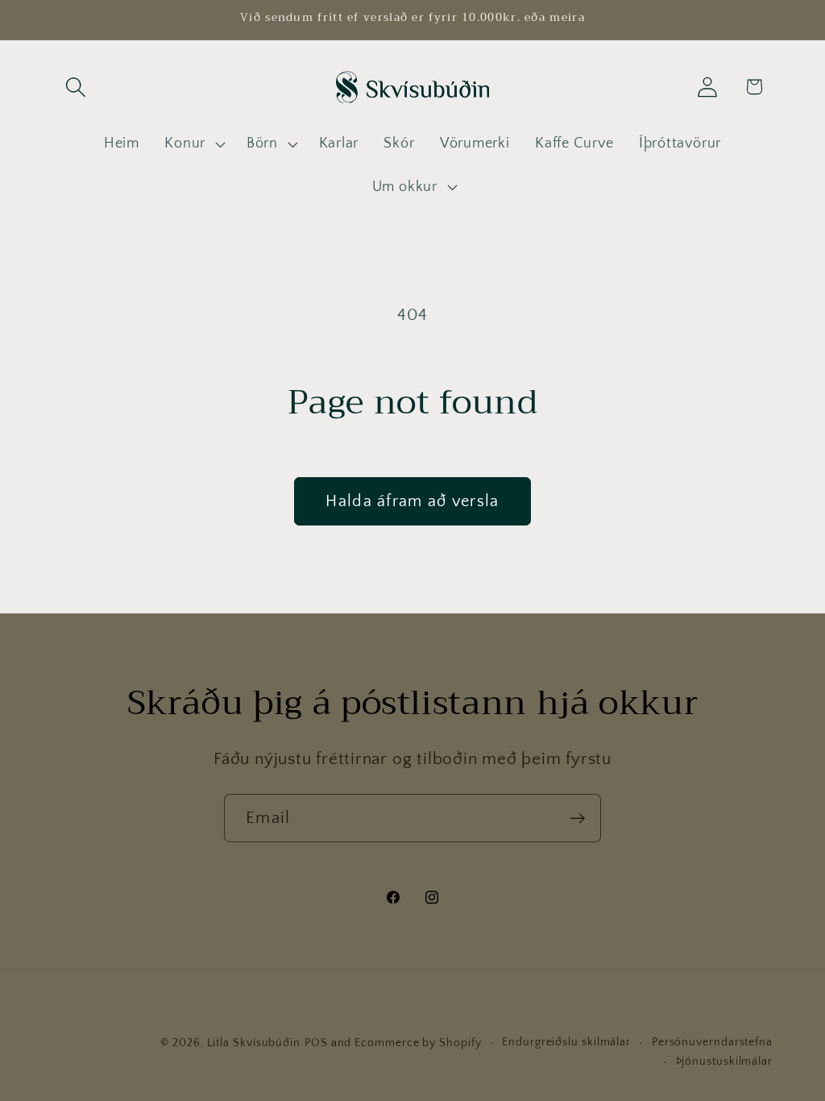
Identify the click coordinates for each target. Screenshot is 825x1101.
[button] (75, 87)
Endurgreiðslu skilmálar (566, 1042)
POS (316, 1043)
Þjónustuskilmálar (724, 1061)
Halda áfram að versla (412, 501)
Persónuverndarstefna (712, 1042)
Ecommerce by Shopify (417, 1043)
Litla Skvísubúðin (254, 1043)
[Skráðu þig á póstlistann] (577, 818)
